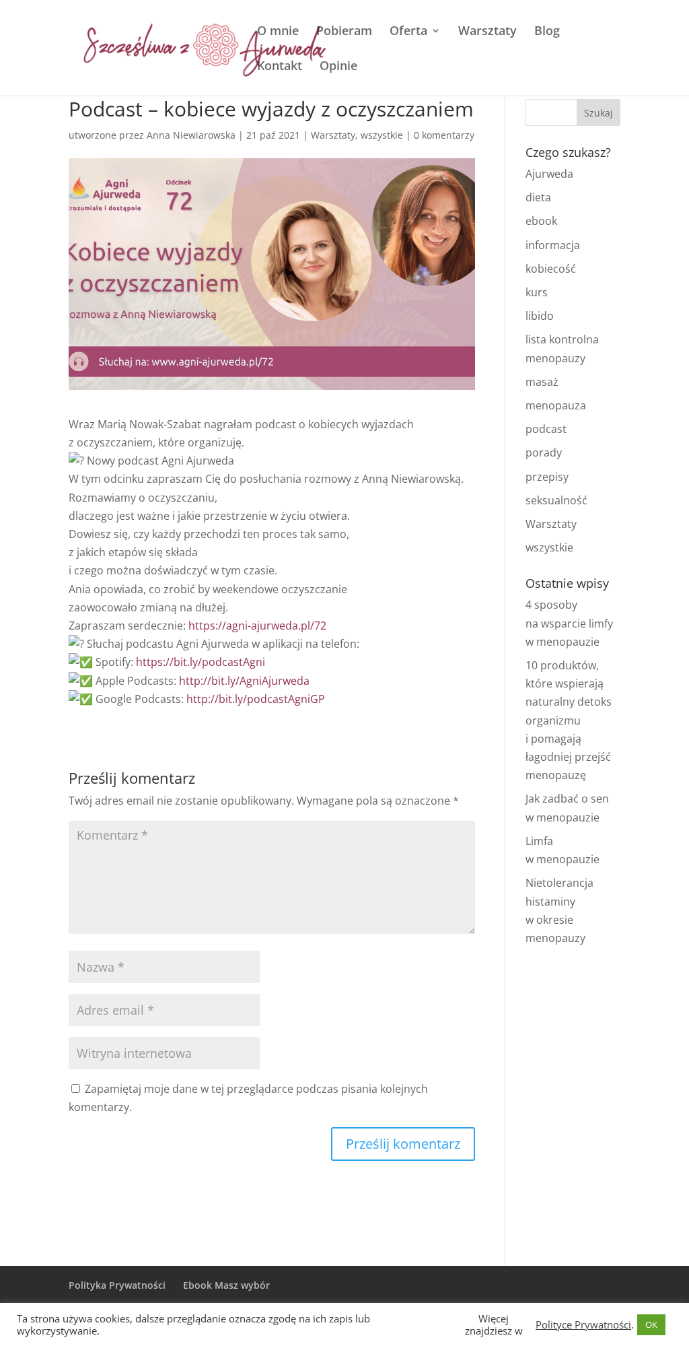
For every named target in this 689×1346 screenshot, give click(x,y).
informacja (552, 245)
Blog (547, 32)
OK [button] (651, 1324)
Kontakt (279, 67)
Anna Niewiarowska (191, 135)
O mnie (278, 32)
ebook (541, 220)
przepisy (547, 476)
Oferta (408, 32)
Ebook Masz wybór (226, 1285)
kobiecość (550, 268)
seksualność (556, 500)
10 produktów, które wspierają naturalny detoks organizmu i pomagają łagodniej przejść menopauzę (568, 720)
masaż (541, 381)
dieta (538, 197)
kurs (536, 292)
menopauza (555, 405)
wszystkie (382, 135)
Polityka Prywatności (117, 1285)
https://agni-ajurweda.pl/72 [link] (257, 625)
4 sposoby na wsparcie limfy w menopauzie (569, 622)
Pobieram (344, 32)
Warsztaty (487, 32)
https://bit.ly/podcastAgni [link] (200, 661)
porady (543, 452)
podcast (546, 429)
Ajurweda (549, 173)
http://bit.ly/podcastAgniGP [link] (255, 699)
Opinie (338, 67)
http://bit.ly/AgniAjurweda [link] (244, 680)
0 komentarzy (444, 135)
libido (539, 315)
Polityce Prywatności (583, 1324)
